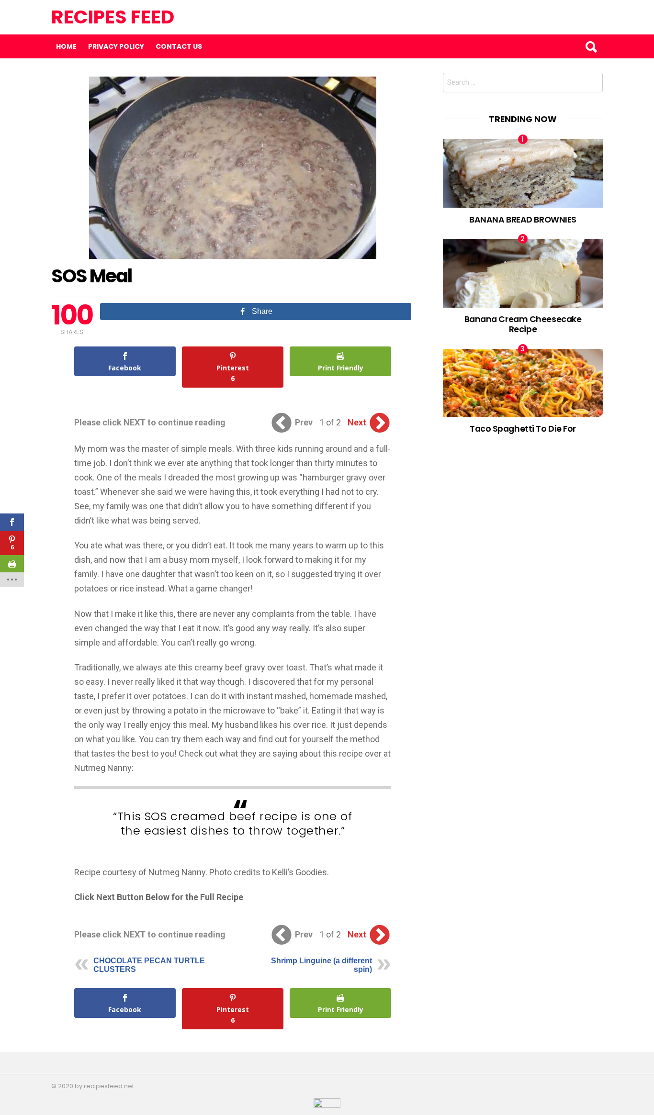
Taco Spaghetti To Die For (523, 429)
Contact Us (179, 46)
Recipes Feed (112, 17)
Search (591, 46)
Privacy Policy (116, 46)
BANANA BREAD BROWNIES (522, 219)
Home (66, 46)
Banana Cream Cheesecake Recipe (523, 324)
